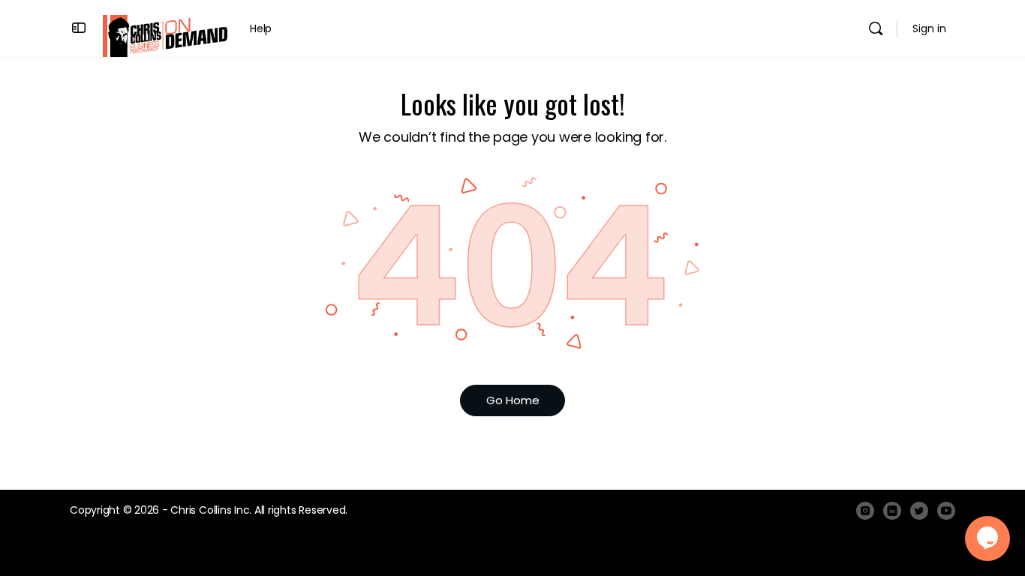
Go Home (513, 400)
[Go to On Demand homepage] (165, 34)
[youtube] (946, 511)
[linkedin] (892, 511)
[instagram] (865, 511)
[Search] (876, 29)
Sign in (929, 28)
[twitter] (919, 511)
